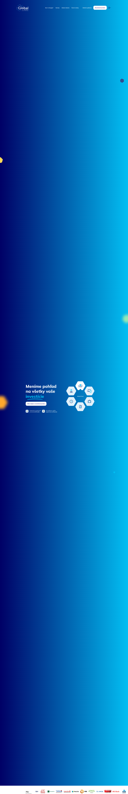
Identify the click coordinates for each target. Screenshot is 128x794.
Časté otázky (75, 7)
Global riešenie (65, 7)
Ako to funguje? (49, 7)
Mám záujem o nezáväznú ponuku (36, 403)
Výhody (57, 7)
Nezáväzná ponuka (100, 7)
